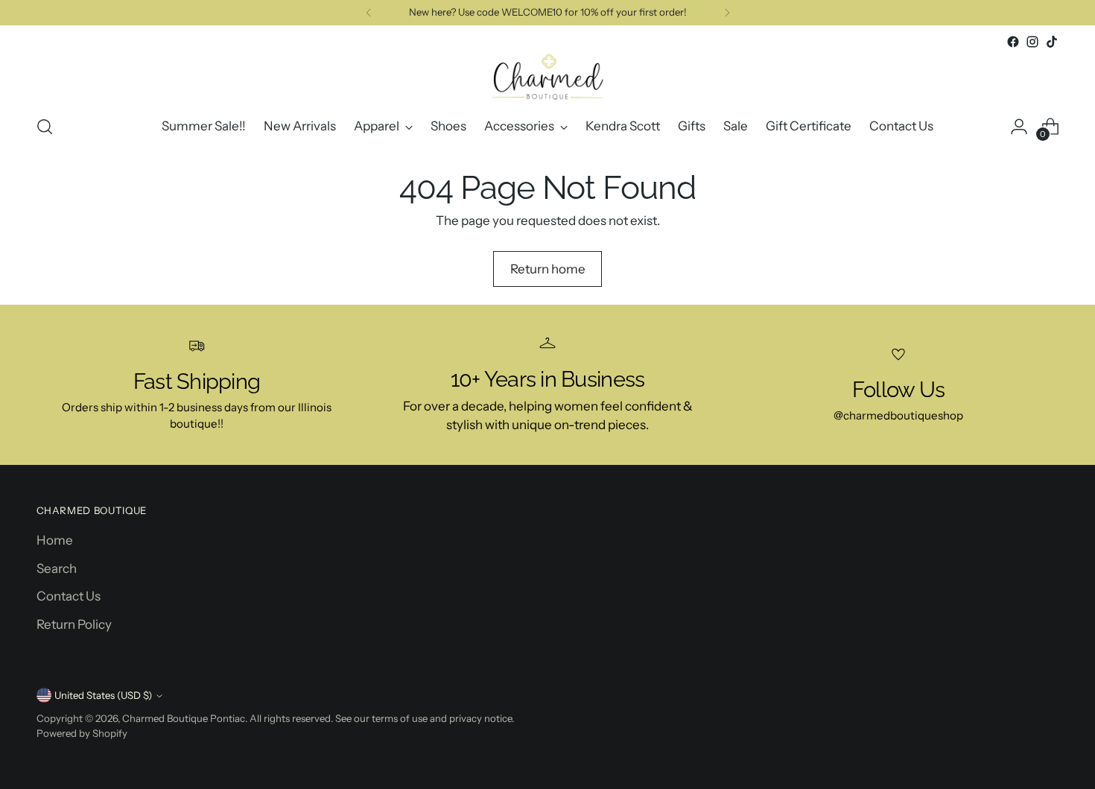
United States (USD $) (103, 695)
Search (56, 568)
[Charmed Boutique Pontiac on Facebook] (1013, 41)
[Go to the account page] (1019, 127)
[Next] (727, 12)
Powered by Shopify (81, 733)
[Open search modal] (45, 127)
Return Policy (74, 624)
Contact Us (68, 596)
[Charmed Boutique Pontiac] (547, 76)
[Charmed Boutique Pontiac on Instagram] (1032, 41)
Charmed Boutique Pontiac (183, 718)
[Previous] (368, 12)
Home (54, 540)
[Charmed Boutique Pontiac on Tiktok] (1051, 41)
